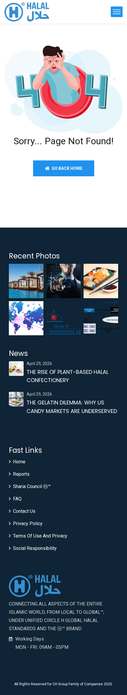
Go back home (66, 168)
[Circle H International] (26, 12)
